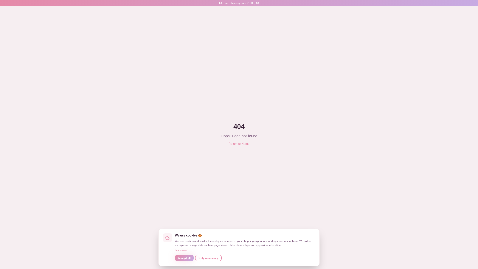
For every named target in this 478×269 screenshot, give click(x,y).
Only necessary (208, 257)
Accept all (184, 257)
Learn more (181, 250)
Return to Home (239, 143)
